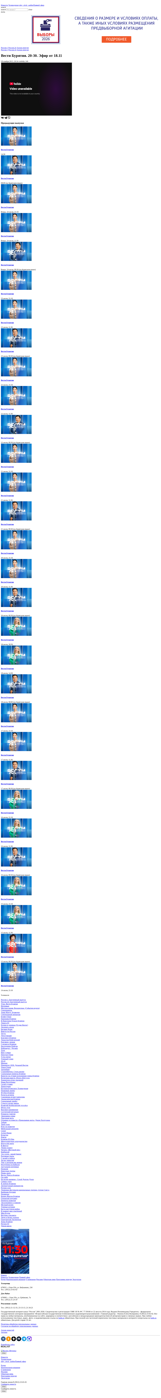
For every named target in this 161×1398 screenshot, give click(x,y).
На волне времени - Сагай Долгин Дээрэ (17, 1179)
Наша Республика (8, 1082)
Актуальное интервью (10, 1167)
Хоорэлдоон (6, 1086)
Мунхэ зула (5, 1108)
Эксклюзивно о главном (11, 1203)
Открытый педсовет (9, 1198)
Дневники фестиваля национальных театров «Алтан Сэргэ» (25, 1190)
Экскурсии (76, 1279)
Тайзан (4, 1122)
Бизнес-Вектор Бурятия (10, 1196)
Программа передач (64, 1279)
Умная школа (6, 1226)
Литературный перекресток (12, 1186)
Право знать (6, 1173)
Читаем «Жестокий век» (10, 1150)
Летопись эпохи (7, 1027)
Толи (3, 1050)
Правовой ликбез (8, 1091)
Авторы (4, 1332)
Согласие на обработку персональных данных (19, 1326)
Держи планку (7, 1148)
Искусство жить (7, 1143)
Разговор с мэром (8, 1042)
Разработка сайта (8, 1345)
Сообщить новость (8, 1384)
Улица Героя (6, 1067)
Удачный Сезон (7, 1059)
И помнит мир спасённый (11, 1211)
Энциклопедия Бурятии (10, 1099)
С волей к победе (8, 1158)
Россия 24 (12, 48)
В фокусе (4, 1146)
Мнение (4, 1063)
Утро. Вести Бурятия (9, 1004)
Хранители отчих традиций (12, 1080)
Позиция (4, 1169)
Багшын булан (6, 1029)
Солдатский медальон (10, 1112)
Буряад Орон (6, 1017)
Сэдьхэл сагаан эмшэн (10, 1103)
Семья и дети (6, 1182)
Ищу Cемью (6, 1053)
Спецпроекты (6, 1010)
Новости (4, 5)
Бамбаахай (5, 1152)
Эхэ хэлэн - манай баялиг (11, 1154)
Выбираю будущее (8, 1192)
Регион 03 (5, 1224)
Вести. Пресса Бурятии (10, 1175)
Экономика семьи (8, 1116)
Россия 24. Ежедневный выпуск (14, 1002)
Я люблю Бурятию (8, 1184)
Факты (3, 1137)
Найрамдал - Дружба (9, 1048)
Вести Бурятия (7, 150)
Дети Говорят (6, 1036)
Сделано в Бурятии (8, 1044)
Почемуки (5, 1194)
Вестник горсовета (8, 1215)
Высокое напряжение (9, 1110)
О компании (31, 1279)
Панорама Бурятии (8, 1019)
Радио (3, 1279)
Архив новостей (7, 1330)
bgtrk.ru (61, 1318)
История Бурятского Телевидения (14, 1089)
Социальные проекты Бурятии (13, 1074)
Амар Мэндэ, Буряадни (10, 1012)
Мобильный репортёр (10, 1129)
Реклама (39, 1279)
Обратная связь (49, 1279)
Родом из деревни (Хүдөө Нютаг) (14, 1025)
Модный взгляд (7, 1205)
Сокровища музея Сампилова (13, 1097)
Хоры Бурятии (7, 1222)
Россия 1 (4, 48)
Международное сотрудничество (14, 1141)
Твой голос (5, 1124)
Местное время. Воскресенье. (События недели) (20, 1008)
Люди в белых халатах (10, 1217)
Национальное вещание (15, 1279)
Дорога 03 (5, 1023)
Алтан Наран (6, 1133)
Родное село (6, 1188)
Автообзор (5, 1069)
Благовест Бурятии (8, 1038)
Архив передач (23, 48)
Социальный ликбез (9, 1101)
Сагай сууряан (7, 1084)
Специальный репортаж (10, 1015)
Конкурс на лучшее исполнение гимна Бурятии (20, 1076)
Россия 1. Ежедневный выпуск (13, 1000)
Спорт (3, 1131)
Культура (4, 1135)
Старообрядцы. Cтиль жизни (12, 1072)
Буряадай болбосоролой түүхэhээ (14, 1105)
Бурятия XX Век (7, 1139)
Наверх (4, 1275)
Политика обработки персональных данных (18, 1324)
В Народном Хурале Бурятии (12, 1021)
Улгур (3, 1034)
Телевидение (13, 5)
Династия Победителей (10, 1040)
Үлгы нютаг (6, 1057)
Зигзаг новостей (7, 1160)
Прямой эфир (31, 5)
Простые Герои (7, 1055)
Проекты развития (8, 1201)
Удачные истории (8, 1207)
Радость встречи (7, 1095)
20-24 (3, 1061)
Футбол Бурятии (7, 1093)
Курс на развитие (8, 1127)
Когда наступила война (10, 1209)
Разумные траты (7, 1156)
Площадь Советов (8, 1114)
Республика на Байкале (10, 1165)
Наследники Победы (9, 1046)
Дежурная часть (7, 1118)
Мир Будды (5, 1213)
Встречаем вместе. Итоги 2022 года (15, 1078)
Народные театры (8, 1171)
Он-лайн (4, 1177)
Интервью (5, 1006)
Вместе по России (8, 1031)
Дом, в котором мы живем (11, 1162)
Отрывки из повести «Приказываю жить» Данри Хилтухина (25, 1120)
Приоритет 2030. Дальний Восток (14, 1065)
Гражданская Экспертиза (11, 1220)
